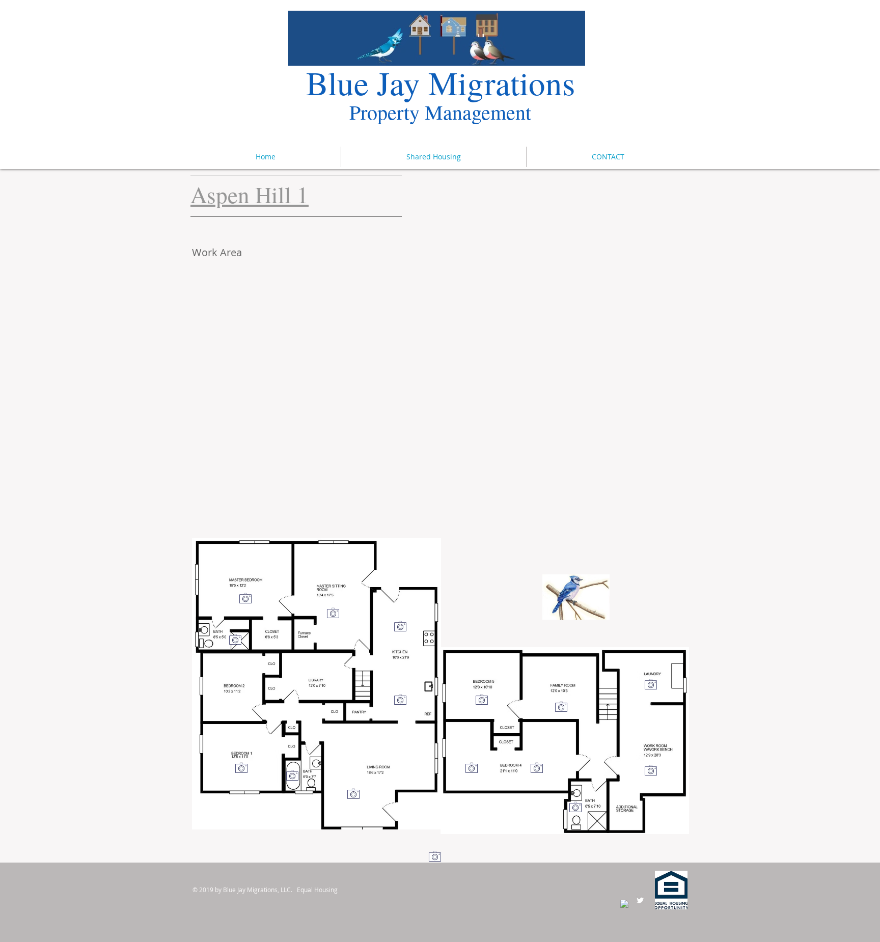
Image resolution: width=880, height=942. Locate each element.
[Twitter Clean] (640, 900)
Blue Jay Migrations (440, 82)
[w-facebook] (624, 904)
